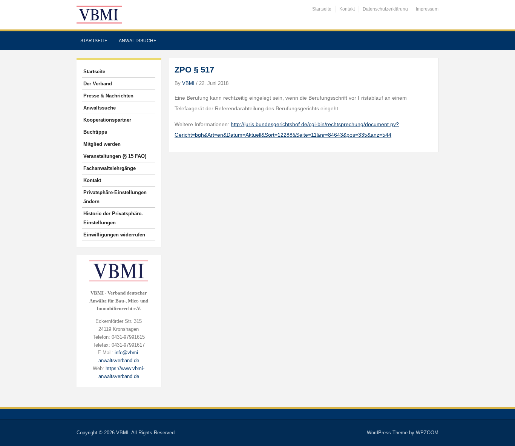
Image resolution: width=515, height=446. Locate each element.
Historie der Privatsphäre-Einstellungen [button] (113, 218)
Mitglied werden (102, 144)
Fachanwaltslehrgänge (109, 168)
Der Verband (97, 83)
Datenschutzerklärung (385, 9)
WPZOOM (427, 432)
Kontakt (347, 9)
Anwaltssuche (137, 40)
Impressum (427, 9)
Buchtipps (95, 132)
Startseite (321, 9)
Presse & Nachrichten (108, 96)
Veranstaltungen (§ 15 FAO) (114, 156)
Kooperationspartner (107, 120)
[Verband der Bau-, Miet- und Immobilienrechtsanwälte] (99, 14)
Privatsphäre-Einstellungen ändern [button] (115, 197)
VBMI (188, 83)
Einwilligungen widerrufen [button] (114, 235)
